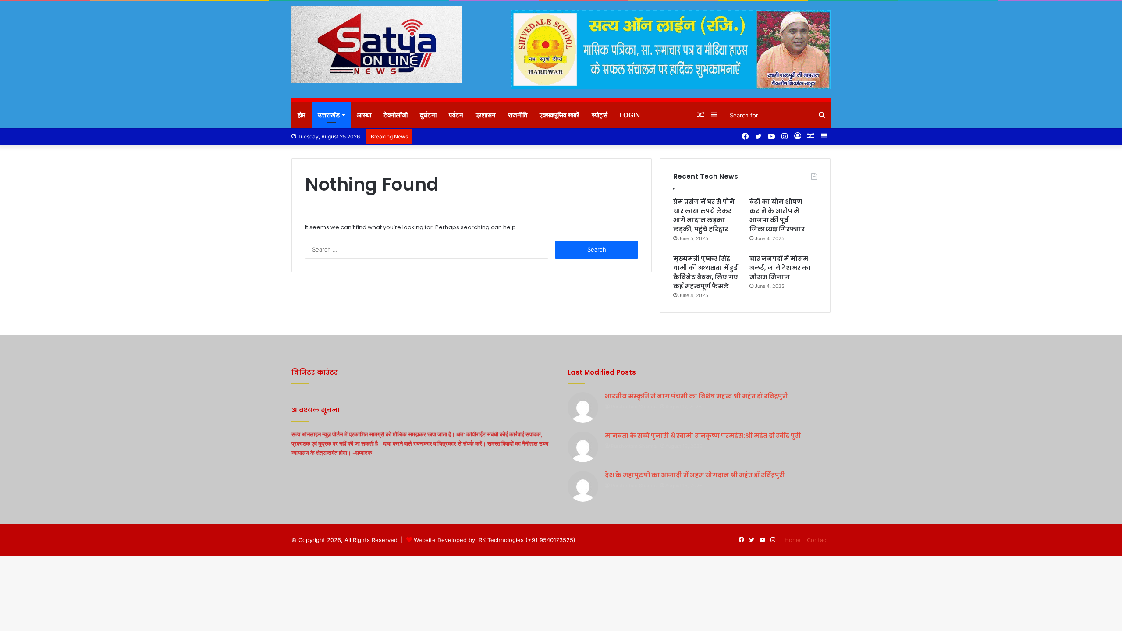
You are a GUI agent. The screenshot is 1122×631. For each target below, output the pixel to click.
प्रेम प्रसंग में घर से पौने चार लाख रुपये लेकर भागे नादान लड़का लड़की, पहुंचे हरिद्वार (704, 215)
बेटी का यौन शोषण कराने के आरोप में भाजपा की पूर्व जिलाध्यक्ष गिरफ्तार (777, 215)
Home (793, 539)
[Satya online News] (376, 44)
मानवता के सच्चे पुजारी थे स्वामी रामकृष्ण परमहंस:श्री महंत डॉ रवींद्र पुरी (703, 435)
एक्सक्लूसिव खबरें (559, 115)
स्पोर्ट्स (599, 115)
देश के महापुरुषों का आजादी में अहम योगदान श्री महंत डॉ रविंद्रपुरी (695, 475)
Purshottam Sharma (634, 407)
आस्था (364, 115)
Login (630, 115)
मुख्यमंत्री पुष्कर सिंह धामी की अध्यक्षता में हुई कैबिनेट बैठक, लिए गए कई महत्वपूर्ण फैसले (705, 272)
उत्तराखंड (329, 115)
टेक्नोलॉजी (395, 115)
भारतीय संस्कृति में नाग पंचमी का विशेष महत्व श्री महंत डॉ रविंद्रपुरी (696, 396)
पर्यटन (456, 115)
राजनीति (517, 115)
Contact (817, 539)
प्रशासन (486, 115)
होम (301, 115)
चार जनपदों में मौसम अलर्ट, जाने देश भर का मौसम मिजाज (779, 267)
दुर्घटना (428, 115)
